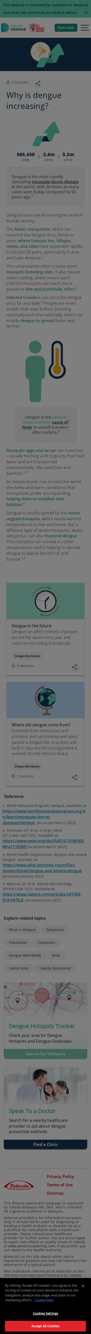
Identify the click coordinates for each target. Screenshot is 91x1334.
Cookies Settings (45, 1313)
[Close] (82, 1286)
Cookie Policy (44, 1300)
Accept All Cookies (45, 1326)
